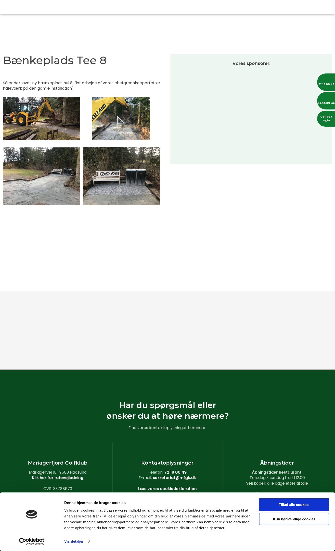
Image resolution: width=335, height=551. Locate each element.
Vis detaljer (74, 541)
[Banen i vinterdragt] (307, 347)
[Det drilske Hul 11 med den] (251, 308)
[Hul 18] (251, 347)
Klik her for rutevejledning (57, 477)
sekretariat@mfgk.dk (174, 477)
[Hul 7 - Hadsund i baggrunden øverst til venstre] (28, 308)
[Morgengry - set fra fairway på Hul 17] (28, 347)
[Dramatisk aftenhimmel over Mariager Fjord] (140, 347)
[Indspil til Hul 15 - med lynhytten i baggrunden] (84, 347)
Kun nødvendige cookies (294, 519)
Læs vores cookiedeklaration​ (167, 488)
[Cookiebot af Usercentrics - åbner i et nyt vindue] (31, 541)
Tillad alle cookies (294, 505)
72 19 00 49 (175, 472)
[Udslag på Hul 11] (307, 308)
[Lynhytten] (195, 347)
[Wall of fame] (195, 308)
